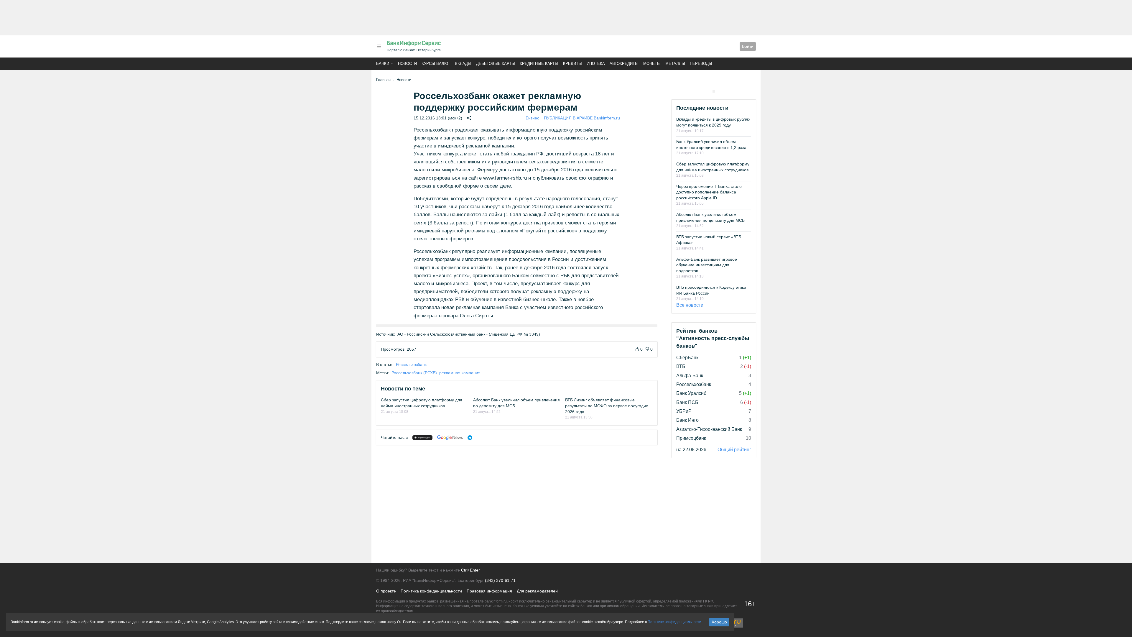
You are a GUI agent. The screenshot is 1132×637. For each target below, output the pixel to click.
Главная (383, 80)
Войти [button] (747, 46)
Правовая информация (489, 591)
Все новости (689, 305)
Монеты (652, 63)
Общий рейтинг (734, 449)
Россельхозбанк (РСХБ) (414, 372)
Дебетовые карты (495, 63)
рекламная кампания (460, 372)
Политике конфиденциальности (674, 622)
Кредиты (572, 63)
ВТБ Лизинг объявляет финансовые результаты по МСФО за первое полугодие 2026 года (606, 406)
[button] (379, 46)
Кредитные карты (539, 63)
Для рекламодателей (537, 591)
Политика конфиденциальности (431, 591)
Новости (407, 63)
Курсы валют (436, 63)
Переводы (701, 63)
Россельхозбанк (411, 364)
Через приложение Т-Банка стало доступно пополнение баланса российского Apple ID (709, 192)
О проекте (386, 591)
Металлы (675, 63)
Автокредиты (624, 63)
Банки (382, 63)
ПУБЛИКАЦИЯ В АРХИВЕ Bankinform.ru (582, 118)
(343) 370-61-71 (500, 580)
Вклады (463, 63)
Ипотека (596, 63)
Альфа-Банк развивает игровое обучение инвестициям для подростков (706, 265)
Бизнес (532, 118)
